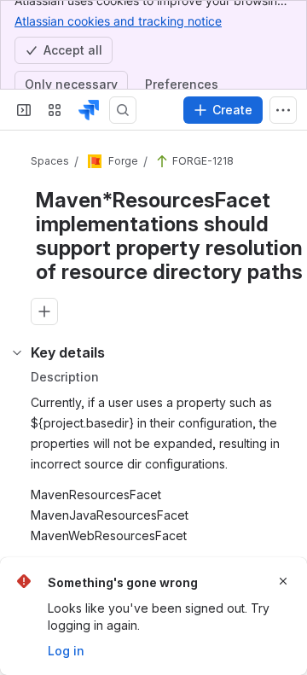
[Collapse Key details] (17, 428)
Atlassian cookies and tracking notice (118, 21)
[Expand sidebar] (24, 110)
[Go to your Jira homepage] (88, 110)
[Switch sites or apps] (54, 110)
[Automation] (121, 390)
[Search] (122, 110)
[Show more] (283, 110)
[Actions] (273, 162)
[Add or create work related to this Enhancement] (44, 353)
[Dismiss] (283, 581)
